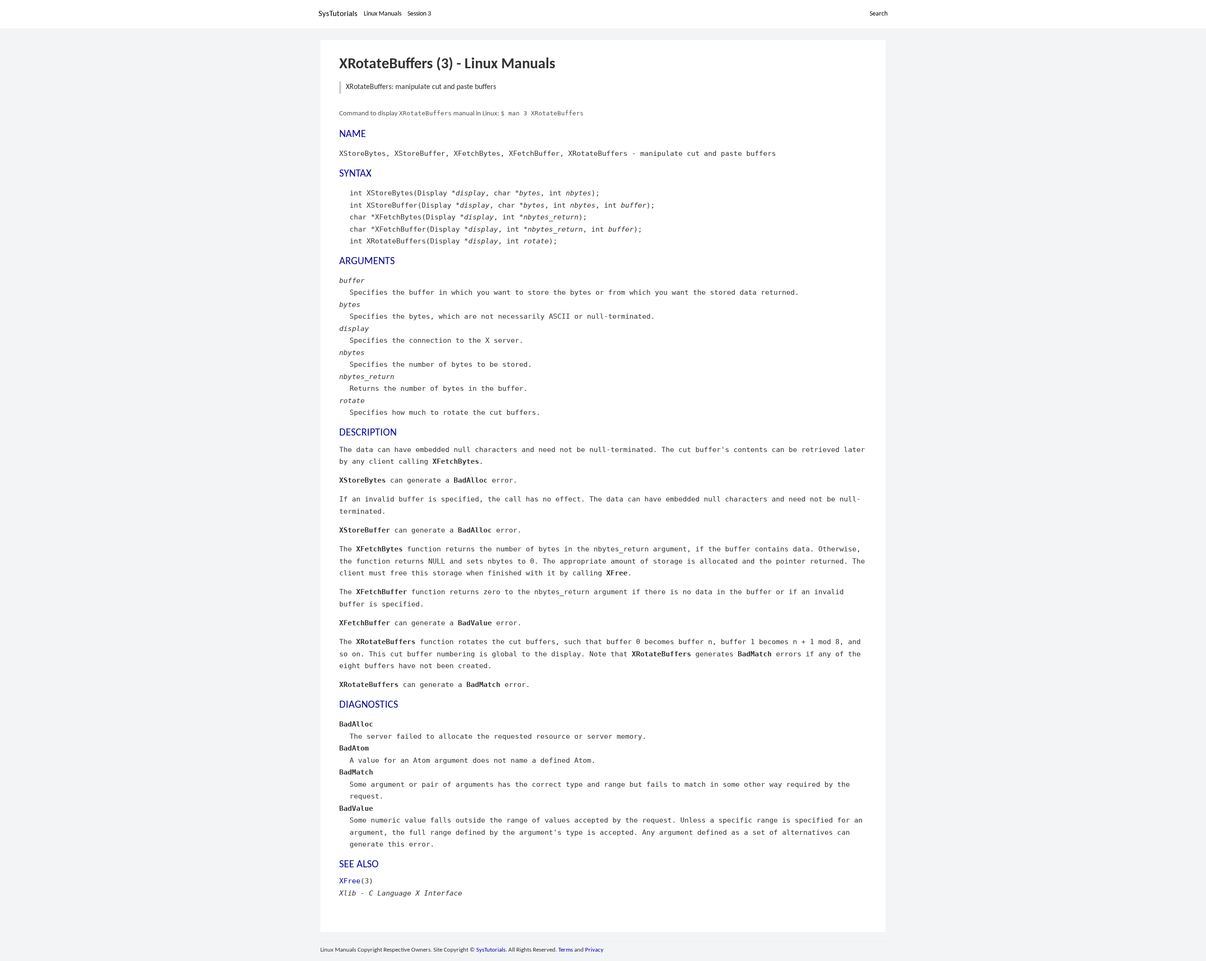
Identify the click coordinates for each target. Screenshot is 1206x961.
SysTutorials (338, 14)
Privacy (594, 950)
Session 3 (419, 13)
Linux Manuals (382, 13)
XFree (349, 881)
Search (879, 13)
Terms (565, 950)
